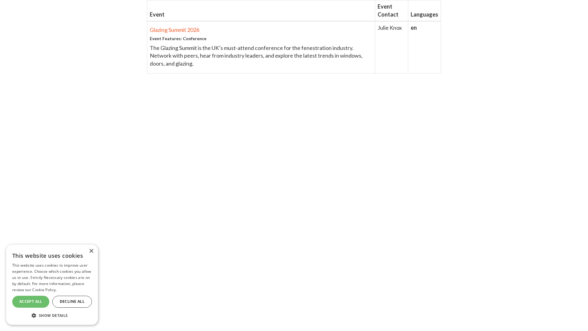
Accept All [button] (30, 301)
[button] (52, 315)
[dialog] (52, 285)
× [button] (91, 251)
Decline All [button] (72, 301)
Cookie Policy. (44, 289)
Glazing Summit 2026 (174, 29)
